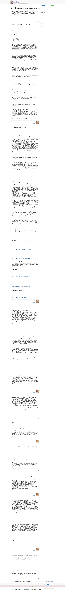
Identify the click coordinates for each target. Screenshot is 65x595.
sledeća (52, 584)
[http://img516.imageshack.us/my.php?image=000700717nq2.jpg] (25, 276)
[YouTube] (54, 1)
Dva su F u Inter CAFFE (22, 587)
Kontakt (45, 590)
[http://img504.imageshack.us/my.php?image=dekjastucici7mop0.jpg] (25, 249)
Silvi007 (38, 20)
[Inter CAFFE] (14, 2)
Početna (13, 581)
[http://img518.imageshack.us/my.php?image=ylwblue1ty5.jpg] (25, 266)
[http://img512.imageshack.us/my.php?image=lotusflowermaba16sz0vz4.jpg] (25, 229)
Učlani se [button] (52, 5)
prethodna (45, 584)
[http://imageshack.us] (25, 161)
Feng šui (52, 7)
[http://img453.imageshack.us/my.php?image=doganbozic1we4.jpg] (25, 286)
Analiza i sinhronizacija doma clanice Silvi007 (46, 17)
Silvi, (42, 23)
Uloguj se (43, 5)
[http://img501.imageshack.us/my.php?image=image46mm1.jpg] (25, 219)
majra (33, 122)
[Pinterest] (52, 1)
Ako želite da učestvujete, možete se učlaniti (45, 12)
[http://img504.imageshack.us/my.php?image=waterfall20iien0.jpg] (25, 211)
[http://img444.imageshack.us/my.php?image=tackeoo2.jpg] (25, 297)
